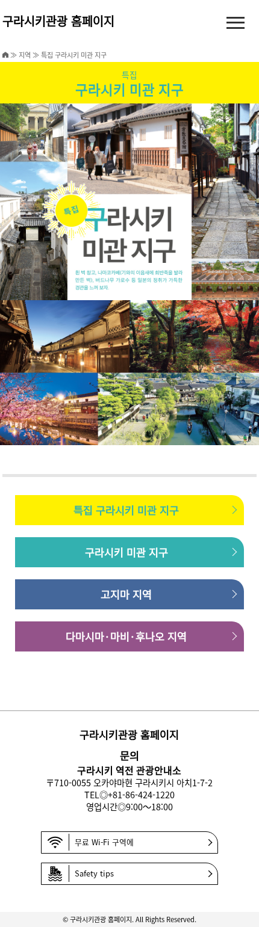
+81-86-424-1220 (141, 794)
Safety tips (94, 873)
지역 (25, 55)
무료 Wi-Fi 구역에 (104, 842)
